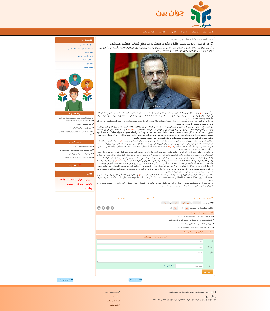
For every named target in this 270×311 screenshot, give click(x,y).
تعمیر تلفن (89, 52)
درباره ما (116, 296)
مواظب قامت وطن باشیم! (85, 124)
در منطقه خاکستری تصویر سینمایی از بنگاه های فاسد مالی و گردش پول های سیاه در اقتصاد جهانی (76, 119)
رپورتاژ (79, 184)
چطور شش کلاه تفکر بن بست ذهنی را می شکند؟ (197, 223)
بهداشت (88, 188)
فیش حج (90, 63)
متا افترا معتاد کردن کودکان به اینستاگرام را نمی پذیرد (194, 216)
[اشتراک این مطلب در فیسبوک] (108, 208)
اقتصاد (71, 179)
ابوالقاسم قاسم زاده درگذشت (83, 146)
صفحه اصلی (207, 32)
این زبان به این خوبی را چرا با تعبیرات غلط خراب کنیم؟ (195, 227)
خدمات (70, 184)
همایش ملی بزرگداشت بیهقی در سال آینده (79, 157)
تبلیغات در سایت (113, 301)
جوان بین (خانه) (64, 280)
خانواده (194, 32)
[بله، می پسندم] (187, 208)
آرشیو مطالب (147, 32)
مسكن (141, 174)
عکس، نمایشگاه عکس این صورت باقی (81, 153)
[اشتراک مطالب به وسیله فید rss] (99, 208)
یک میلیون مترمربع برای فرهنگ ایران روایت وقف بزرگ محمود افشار (190, 220)
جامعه (161, 32)
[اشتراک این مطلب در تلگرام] (112, 208)
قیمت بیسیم (88, 67)
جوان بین (170, 12)
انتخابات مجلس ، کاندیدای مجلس (80, 48)
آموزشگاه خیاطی (86, 45)
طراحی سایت (88, 59)
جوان (202, 113)
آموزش (182, 32)
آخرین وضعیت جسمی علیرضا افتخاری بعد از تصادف (76, 150)
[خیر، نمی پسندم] (175, 208)
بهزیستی (185, 203)
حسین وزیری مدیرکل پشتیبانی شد (81, 127)
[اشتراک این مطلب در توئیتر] (103, 208)
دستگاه (131, 130)
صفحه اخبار (134, 280)
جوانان (171, 32)
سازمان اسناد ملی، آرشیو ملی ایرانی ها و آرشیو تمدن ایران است (76, 133)
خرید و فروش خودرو (85, 56)
